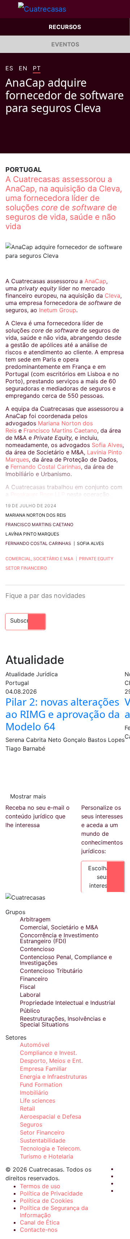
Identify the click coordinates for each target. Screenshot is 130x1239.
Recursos (65, 26)
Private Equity (96, 558)
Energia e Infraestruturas (53, 1076)
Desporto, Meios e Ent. (51, 1061)
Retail (27, 1108)
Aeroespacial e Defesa (50, 1116)
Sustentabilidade (42, 1140)
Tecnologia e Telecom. (50, 1148)
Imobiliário (34, 1092)
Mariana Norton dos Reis (35, 515)
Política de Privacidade (51, 1193)
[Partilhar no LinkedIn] (35, 142)
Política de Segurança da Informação (54, 1211)
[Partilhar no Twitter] (22, 142)
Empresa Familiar (43, 1068)
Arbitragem (35, 919)
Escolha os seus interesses (103, 876)
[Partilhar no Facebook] (8, 142)
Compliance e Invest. (48, 1053)
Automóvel (34, 1045)
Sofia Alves (107, 445)
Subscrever (25, 620)
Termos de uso (40, 1186)
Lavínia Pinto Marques (32, 534)
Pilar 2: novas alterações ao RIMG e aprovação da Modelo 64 (62, 714)
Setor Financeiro (26, 568)
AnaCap (95, 281)
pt (36, 68)
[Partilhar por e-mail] (49, 142)
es (9, 68)
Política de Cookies (46, 1200)
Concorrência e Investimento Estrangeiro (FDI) (59, 938)
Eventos (65, 44)
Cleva (112, 295)
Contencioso (37, 949)
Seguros (31, 1124)
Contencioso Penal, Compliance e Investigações (66, 960)
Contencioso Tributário (51, 971)
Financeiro (34, 979)
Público (30, 1010)
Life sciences (37, 1100)
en (23, 68)
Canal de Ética (40, 1222)
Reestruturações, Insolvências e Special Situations (63, 1021)
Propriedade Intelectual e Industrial (67, 1002)
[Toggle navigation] (9, 9)
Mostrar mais (28, 796)
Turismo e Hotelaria (46, 1156)
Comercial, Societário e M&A (39, 558)
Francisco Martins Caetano (60, 430)
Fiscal (27, 987)
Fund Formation (41, 1084)
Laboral (30, 995)
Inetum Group (57, 310)
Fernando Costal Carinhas (45, 466)
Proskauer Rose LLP (37, 494)
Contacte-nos (38, 1229)
